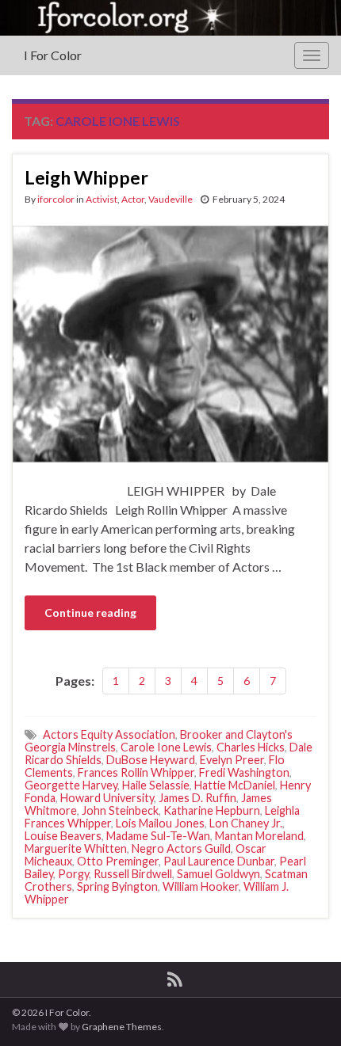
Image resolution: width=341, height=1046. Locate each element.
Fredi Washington (244, 772)
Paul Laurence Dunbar (218, 861)
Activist (101, 199)
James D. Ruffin (197, 797)
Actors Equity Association (109, 734)
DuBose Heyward (150, 759)
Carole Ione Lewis (166, 747)
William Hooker (201, 886)
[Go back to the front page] (170, 18)
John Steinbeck (120, 810)
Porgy (73, 874)
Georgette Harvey (71, 785)
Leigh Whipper (86, 177)
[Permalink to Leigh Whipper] (170, 342)
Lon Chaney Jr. (245, 823)
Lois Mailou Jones (160, 823)
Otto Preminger (118, 861)
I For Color (53, 55)
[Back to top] (305, 1010)
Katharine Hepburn (211, 810)
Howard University (107, 797)
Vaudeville (170, 199)
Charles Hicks (250, 747)
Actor (132, 199)
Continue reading (90, 612)
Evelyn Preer (232, 759)
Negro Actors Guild (181, 848)
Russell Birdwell (133, 874)
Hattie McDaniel (234, 785)
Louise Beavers (63, 836)
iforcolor (56, 199)
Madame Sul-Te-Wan (158, 836)
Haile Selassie (156, 785)
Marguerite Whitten (76, 848)
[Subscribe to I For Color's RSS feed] (174, 976)
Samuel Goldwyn (218, 874)
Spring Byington (117, 886)
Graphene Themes (122, 1027)
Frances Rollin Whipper (136, 772)
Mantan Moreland (259, 836)
